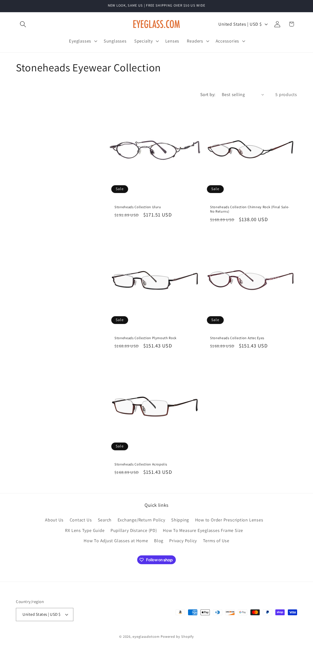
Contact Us (81, 520)
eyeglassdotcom (146, 636)
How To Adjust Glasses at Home (116, 540)
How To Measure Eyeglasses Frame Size (203, 530)
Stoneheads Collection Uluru (137, 207)
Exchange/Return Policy (141, 520)
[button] (23, 24)
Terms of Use (216, 540)
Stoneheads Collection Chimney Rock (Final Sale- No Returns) (249, 209)
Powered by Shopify (177, 636)
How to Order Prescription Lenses (229, 520)
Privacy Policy (183, 540)
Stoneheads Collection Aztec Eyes (237, 337)
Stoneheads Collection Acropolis (140, 464)
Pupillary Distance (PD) (134, 530)
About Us (54, 520)
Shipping (180, 520)
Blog (158, 540)
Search (105, 520)
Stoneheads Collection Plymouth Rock (145, 337)
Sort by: (207, 94)
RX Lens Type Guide (84, 530)
